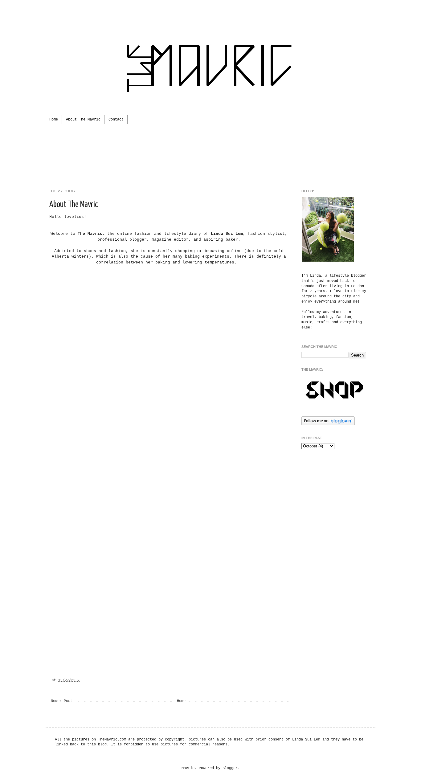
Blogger (230, 768)
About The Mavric (83, 119)
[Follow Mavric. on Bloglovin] (328, 424)
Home (53, 119)
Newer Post (61, 701)
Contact (116, 119)
